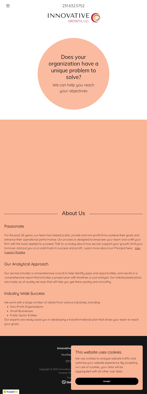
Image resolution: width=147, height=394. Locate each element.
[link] (73, 18)
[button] (14, 5)
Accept (106, 381)
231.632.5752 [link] (73, 5)
